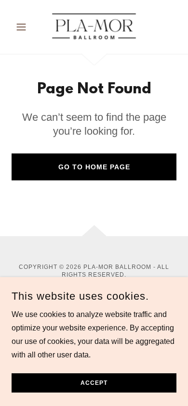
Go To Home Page (94, 167)
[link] (94, 27)
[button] (24, 27)
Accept (94, 383)
